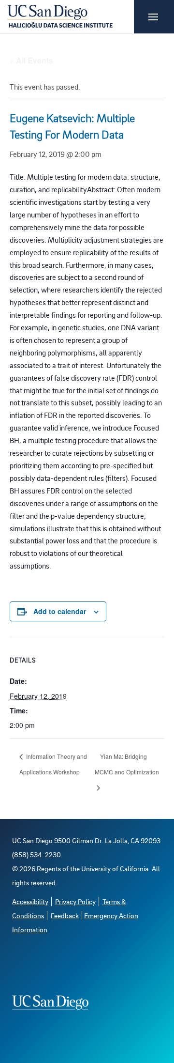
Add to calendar (59, 611)
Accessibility (30, 901)
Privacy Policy (75, 901)
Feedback (65, 915)
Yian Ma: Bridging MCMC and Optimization (127, 764)
